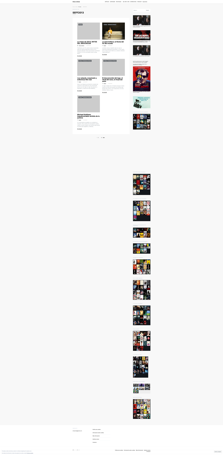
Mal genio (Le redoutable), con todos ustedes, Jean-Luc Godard (141, 92)
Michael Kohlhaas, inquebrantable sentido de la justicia (88, 116)
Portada (79, 6)
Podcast (80, 24)
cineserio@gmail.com (77, 430)
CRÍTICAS (107, 1)
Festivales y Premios (112, 24)
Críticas (105, 24)
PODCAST (139, 1)
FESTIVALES (118, 1)
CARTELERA (112, 1)
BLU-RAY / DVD (126, 1)
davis (105, 45)
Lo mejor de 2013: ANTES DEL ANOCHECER (87, 42)
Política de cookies (30, 453)
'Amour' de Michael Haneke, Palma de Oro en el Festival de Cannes (141, 26)
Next (104, 137)
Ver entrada (79, 55)
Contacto (95, 442)
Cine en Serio (76, 1)
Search (147, 10)
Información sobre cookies (98, 432)
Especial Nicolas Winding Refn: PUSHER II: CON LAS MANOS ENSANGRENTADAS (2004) (141, 41)
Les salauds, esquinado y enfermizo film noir (87, 79)
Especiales (145, 1)
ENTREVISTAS (133, 1)
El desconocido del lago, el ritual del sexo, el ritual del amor (112, 79)
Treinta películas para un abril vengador (140, 62)
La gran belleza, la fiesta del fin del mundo (113, 42)
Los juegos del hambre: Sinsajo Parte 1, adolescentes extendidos (140, 64)
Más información (96, 435)
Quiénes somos (96, 439)
